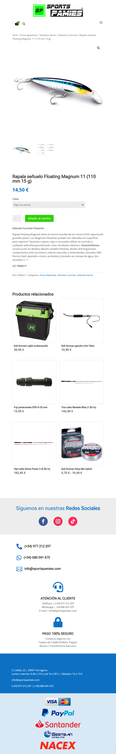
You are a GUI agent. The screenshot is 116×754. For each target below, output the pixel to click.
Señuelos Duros (47, 35)
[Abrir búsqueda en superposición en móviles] (23, 23)
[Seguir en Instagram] (58, 521)
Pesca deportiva (28, 35)
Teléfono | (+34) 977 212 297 (58, 603)
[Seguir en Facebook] (43, 521)
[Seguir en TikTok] (72, 521)
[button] (98, 48)
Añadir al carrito (39, 218)
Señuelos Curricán (67, 35)
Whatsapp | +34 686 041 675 (58, 607)
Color (16, 199)
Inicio (15, 35)
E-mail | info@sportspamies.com (58, 610)
